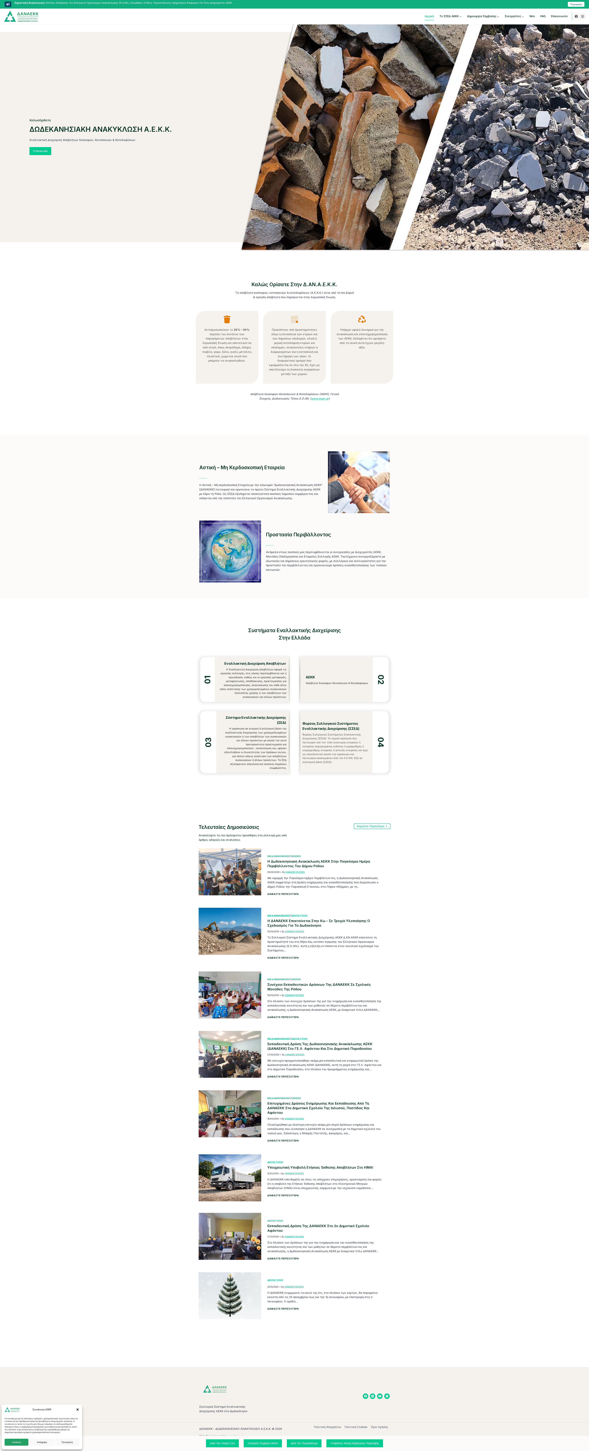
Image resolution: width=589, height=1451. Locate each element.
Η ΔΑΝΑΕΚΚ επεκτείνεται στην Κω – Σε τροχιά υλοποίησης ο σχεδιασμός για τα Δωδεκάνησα (318, 923)
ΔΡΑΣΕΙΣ (296, 856)
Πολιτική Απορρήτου (327, 1427)
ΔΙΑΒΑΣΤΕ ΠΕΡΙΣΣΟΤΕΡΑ (283, 894)
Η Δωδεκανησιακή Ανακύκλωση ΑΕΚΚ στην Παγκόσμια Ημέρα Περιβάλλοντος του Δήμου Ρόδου (318, 863)
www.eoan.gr (320, 398)
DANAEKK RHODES (295, 872)
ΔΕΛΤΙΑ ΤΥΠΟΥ (300, 915)
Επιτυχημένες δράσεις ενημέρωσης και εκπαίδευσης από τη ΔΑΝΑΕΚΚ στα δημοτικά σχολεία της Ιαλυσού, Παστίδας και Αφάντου (318, 1108)
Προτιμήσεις (67, 1442)
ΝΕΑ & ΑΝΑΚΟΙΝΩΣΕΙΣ (278, 856)
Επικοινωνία (559, 16)
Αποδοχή (16, 1442)
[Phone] (387, 1396)
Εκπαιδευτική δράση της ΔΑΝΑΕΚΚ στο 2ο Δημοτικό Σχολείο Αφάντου (318, 1228)
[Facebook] (576, 16)
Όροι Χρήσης (379, 1427)
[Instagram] (582, 16)
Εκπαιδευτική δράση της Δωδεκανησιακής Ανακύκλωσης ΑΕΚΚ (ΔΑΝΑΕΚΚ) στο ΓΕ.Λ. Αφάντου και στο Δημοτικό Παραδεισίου (319, 1046)
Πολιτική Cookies (356, 1427)
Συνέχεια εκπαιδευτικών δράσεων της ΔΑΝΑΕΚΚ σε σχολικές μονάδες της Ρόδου (319, 987)
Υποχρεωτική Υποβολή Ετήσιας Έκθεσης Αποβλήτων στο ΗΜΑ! (320, 1167)
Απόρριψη (42, 1442)
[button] (77, 1409)
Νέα (532, 16)
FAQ (543, 16)
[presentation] (230, 871)
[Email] (380, 1396)
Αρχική (429, 16)
